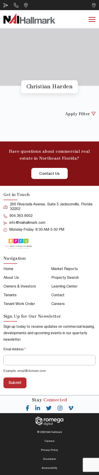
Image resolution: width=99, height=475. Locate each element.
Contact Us (49, 174)
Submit (15, 383)
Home (8, 269)
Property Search (65, 278)
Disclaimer (49, 459)
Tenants (10, 295)
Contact (57, 295)
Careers (58, 304)
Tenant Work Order (19, 304)
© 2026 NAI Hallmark (49, 432)
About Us (11, 278)
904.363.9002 (20, 216)
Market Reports (64, 269)
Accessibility (49, 468)
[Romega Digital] (49, 421)
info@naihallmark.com (27, 223)
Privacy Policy (49, 450)
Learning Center (64, 287)
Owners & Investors (19, 287)
